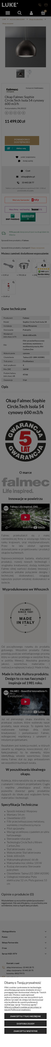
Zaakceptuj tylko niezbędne (25, 1016)
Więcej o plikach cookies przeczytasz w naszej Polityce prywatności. (22, 1008)
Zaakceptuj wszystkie (26, 1031)
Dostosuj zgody (25, 1023)
